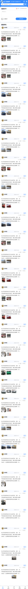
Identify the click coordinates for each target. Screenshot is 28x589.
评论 (24, 29)
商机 (8, 588)
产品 (14, 588)
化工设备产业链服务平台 (16, 1)
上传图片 (5, 19)
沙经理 (5, 27)
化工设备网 (7, 1)
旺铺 (20, 588)
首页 (3, 588)
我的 (25, 588)
